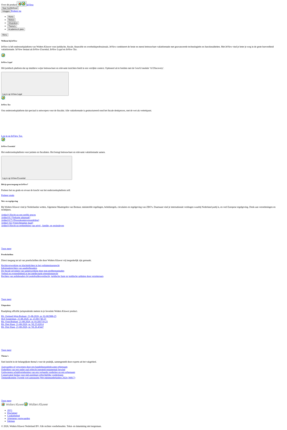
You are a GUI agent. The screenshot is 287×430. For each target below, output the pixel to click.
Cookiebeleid (13, 415)
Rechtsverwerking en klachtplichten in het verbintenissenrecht (30, 265)
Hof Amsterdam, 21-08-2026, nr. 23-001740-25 (23, 319)
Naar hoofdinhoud (9, 8)
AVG (9, 410)
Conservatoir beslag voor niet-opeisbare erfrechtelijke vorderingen (32, 375)
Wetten (11, 20)
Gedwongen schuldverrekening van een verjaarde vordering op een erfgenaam (38, 372)
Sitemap (11, 421)
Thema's (12, 26)
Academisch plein (16, 29)
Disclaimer (12, 413)
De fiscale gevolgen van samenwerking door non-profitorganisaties (32, 271)
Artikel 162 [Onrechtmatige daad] (17, 223)
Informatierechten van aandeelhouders (19, 268)
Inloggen (6, 11)
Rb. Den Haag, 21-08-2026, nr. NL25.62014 (22, 324)
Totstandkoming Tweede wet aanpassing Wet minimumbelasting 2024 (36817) (38, 377)
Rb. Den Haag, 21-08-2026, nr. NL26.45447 (22, 327)
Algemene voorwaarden (18, 418)
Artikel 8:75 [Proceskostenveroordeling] (20, 220)
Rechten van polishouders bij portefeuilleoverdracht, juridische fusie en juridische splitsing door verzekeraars (52, 276)
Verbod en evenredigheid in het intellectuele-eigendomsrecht (29, 273)
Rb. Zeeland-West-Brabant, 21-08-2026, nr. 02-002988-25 (28, 316)
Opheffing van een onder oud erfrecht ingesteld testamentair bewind (33, 369)
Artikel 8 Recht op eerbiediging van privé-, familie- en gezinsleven (32, 225)
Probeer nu (16, 11)
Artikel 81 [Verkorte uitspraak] (15, 217)
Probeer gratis (7, 195)
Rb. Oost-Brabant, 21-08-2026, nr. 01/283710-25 (24, 321)
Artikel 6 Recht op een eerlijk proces (18, 215)
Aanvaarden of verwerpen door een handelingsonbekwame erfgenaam (34, 367)
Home (10, 17)
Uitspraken (13, 23)
